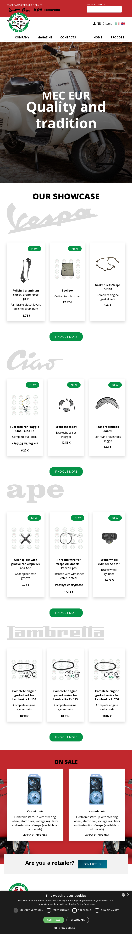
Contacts (68, 37)
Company (22, 37)
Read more (89, 904)
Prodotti (118, 37)
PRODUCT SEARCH (96, 4)
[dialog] (66, 912)
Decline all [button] (78, 919)
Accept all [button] (53, 919)
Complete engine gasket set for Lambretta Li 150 (24, 695)
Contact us (92, 864)
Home (98, 37)
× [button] (128, 894)
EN (123, 23)
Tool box (67, 290)
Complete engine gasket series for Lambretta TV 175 (65, 695)
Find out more (66, 337)
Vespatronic (35, 811)
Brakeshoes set (66, 427)
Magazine (44, 37)
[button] (66, 928)
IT (117, 23)
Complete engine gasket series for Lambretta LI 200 (107, 695)
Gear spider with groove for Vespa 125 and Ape (25, 564)
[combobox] (123, 895)
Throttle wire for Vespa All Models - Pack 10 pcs (68, 564)
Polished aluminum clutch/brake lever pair (26, 295)
